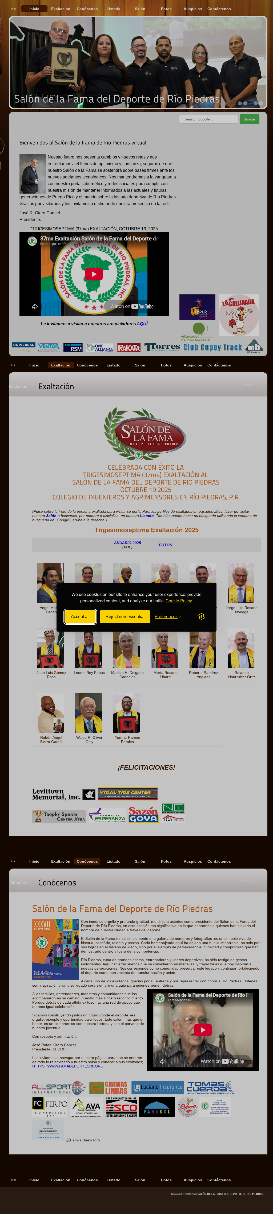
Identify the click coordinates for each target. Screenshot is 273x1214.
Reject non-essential (125, 616)
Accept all (80, 616)
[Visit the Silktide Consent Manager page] (201, 616)
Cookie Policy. (179, 601)
